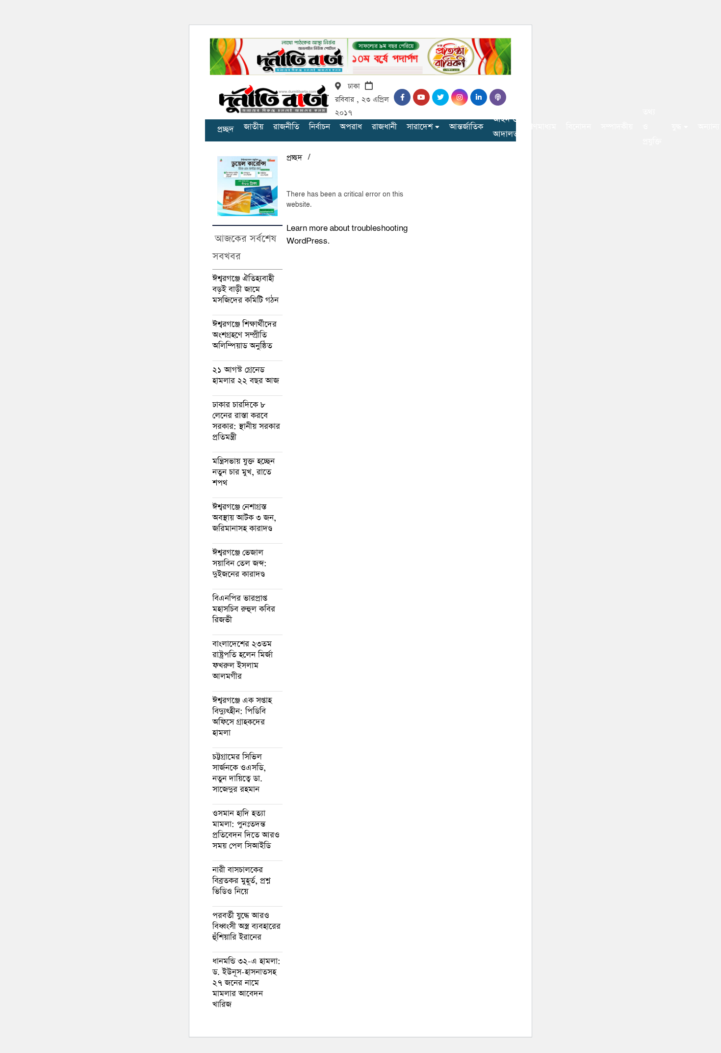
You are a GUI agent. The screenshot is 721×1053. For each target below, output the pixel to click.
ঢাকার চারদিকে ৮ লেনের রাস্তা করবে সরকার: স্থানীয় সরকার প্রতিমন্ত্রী (246, 421)
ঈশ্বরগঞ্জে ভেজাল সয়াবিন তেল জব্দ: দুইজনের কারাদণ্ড (239, 563)
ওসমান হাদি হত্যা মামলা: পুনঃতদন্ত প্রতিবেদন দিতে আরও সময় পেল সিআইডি (246, 830)
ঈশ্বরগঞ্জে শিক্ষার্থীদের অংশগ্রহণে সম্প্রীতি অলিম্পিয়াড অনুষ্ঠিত (244, 335)
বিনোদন (578, 127)
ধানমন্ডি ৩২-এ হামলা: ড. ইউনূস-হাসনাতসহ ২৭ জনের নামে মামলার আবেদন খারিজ (246, 983)
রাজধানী (384, 127)
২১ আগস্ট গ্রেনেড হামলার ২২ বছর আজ (245, 375)
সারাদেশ (420, 127)
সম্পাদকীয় (617, 127)
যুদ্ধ (676, 127)
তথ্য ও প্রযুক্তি (652, 127)
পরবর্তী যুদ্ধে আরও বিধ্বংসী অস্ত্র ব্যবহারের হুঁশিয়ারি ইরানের (246, 926)
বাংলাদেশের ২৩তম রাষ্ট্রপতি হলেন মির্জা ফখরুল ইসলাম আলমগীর (242, 660)
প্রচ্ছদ (225, 129)
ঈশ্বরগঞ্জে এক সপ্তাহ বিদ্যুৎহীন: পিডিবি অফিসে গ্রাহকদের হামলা (242, 717)
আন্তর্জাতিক (466, 127)
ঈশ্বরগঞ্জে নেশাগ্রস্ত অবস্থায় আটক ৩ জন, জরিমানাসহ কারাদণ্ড (244, 517)
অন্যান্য (709, 127)
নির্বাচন (319, 127)
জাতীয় (253, 127)
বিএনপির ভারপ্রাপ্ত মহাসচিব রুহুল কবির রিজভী (243, 609)
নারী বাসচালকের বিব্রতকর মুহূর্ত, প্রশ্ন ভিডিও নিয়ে (241, 880)
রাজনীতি (286, 127)
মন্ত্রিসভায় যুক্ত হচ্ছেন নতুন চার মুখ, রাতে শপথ (243, 472)
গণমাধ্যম (542, 127)
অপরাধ (351, 127)
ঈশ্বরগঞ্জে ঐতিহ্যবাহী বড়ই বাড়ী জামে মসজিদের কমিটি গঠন (245, 289)
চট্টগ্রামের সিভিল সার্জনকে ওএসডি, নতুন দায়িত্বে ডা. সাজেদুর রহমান (239, 773)
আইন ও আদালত (505, 127)
